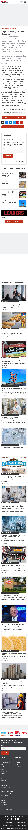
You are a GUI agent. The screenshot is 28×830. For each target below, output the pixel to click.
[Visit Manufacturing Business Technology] (17, 735)
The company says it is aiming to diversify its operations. (13, 657)
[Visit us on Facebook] (8, 819)
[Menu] (25, 2)
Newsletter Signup (7, 822)
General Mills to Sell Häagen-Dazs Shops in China (13, 566)
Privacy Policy (18, 824)
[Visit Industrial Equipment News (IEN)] (17, 732)
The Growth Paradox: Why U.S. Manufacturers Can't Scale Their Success (13, 712)
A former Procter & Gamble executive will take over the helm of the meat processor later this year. (13, 599)
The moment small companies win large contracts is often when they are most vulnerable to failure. (11, 717)
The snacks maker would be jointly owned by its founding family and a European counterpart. (13, 392)
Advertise (16, 822)
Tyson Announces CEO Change (10, 595)
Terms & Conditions (8, 825)
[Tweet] (14, 122)
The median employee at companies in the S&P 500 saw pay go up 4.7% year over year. (13, 628)
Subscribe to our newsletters (14, 117)
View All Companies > (14, 221)
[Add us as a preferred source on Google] (21, 122)
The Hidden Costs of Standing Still (7, 174)
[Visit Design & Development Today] (3, 732)
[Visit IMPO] (24, 732)
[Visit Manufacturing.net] (10, 735)
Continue (8, 156)
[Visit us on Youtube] (18, 819)
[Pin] (17, 122)
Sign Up (5, 753)
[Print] (2, 122)
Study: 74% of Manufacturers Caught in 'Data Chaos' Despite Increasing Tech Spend (13, 505)
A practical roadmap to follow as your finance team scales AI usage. (13, 306)
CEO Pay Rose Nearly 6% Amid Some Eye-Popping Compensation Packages (13, 625)
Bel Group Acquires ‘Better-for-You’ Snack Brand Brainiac (13, 682)
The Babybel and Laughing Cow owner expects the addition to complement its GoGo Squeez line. (13, 687)
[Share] (6, 122)
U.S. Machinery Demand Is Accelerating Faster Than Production (12, 448)
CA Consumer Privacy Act (20, 825)
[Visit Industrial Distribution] (3, 735)
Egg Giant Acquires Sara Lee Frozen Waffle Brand (13, 654)
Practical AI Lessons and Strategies (11, 304)
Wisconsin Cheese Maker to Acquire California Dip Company (9, 193)
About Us (22, 822)
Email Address (7, 148)
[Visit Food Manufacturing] (10, 732)
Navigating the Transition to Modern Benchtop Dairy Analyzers (11, 418)
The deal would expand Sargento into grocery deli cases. (13, 364)
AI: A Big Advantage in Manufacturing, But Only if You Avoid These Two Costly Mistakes (13, 537)
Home (3, 414)
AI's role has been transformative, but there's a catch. (13, 540)
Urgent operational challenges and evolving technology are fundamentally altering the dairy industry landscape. (13, 422)
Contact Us (10, 824)
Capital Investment (8, 28)
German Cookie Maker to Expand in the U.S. (8, 182)
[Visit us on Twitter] (12, 819)
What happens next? (6, 451)
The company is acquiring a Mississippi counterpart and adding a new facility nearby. (12, 333)
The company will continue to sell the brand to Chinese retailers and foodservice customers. (13, 569)
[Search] (21, 2)
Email (2, 745)
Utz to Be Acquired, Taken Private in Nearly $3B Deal (8, 201)
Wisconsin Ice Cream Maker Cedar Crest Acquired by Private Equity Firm (12, 477)
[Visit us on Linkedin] (15, 819)
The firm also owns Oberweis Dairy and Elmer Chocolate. (13, 480)
